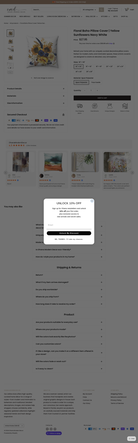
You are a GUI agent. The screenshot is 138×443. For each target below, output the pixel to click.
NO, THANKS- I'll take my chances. (69, 239)
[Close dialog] (92, 201)
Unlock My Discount (69, 233)
